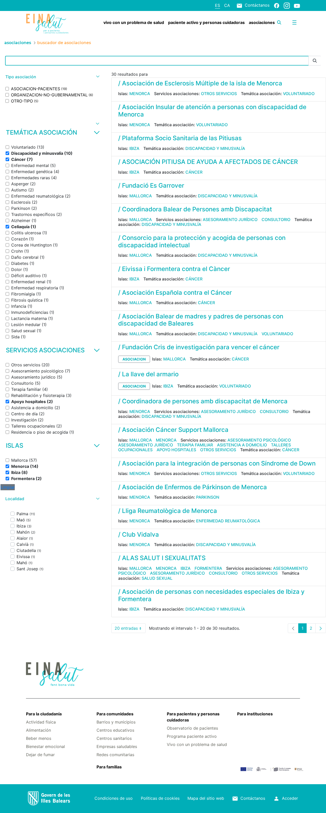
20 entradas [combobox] (130, 629)
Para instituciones (255, 713)
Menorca (139, 93)
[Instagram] (287, 5)
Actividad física (41, 722)
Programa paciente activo (192, 736)
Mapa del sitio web (205, 798)
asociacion (134, 359)
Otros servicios (219, 93)
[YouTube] (297, 5)
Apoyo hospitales (176, 449)
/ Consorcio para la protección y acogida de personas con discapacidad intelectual (202, 241)
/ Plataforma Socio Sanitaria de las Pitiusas (180, 138)
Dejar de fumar (40, 754)
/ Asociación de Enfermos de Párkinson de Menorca (192, 487)
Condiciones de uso (113, 798)
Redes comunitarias (115, 754)
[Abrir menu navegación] (294, 22)
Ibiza (134, 148)
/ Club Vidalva (138, 534)
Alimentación (38, 730)
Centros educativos (115, 730)
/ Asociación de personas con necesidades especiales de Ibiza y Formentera (211, 595)
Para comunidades (115, 713)
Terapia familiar (195, 444)
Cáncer (193, 172)
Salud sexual (157, 578)
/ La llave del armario (148, 374)
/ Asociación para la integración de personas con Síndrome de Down (217, 463)
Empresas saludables (117, 746)
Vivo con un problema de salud (197, 744)
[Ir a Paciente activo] (49, 24)
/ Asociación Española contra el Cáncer (175, 292)
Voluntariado (299, 93)
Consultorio (276, 219)
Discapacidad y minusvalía (215, 148)
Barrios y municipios (116, 722)
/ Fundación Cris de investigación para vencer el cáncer (198, 347)
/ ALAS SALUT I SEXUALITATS (162, 558)
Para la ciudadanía (44, 713)
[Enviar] (315, 60)
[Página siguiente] (320, 628)
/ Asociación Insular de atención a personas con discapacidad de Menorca (212, 110)
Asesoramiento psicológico (259, 440)
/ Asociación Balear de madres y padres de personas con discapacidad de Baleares (200, 320)
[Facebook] (277, 5)
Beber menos (38, 738)
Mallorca (140, 195)
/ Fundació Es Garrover (151, 185)
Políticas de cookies (160, 798)
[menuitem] (133, 22)
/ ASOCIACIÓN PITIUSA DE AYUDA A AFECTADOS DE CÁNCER (208, 161)
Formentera (208, 568)
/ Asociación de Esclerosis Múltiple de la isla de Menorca (200, 83)
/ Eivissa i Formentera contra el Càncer (174, 269)
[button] (51, 76)
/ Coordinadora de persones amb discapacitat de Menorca (203, 401)
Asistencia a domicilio (242, 444)
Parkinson (207, 497)
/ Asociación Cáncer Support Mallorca (173, 429)
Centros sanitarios (114, 738)
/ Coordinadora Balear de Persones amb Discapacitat (195, 209)
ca (227, 5)
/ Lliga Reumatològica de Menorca (167, 510)
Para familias (109, 766)
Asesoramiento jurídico (230, 219)
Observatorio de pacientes (192, 728)
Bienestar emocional (45, 746)
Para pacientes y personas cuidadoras (193, 716)
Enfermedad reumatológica (228, 520)
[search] (279, 22)
